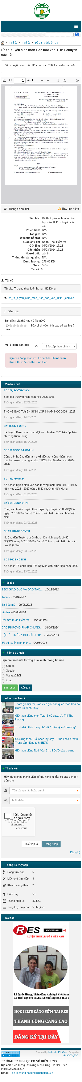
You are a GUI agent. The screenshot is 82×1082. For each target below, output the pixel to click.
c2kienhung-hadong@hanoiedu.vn (32, 1072)
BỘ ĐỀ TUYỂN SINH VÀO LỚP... (22, 635)
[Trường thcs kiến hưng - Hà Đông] (41, 10)
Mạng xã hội (13, 675)
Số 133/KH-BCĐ (14, 478)
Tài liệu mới (9, 604)
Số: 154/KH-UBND (15, 426)
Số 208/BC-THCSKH (17, 390)
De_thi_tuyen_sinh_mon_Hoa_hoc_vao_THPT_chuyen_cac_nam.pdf (42, 297)
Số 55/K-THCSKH (15, 559)
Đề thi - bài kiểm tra (46, 42)
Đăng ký (75, 852)
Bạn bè (10, 665)
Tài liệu (13, 42)
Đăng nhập (51, 844)
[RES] (41, 982)
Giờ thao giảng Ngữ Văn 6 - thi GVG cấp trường (44, 750)
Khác (9, 680)
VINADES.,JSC (70, 1055)
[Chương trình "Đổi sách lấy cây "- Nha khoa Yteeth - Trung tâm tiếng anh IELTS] (8, 742)
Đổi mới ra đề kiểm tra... (17, 620)
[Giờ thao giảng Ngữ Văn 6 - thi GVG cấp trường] (8, 754)
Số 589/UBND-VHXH (16, 502)
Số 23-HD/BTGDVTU (17, 531)
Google (10, 670)
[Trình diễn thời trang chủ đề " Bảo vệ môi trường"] (8, 730)
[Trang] (2, 42)
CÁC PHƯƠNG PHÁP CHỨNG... (22, 627)
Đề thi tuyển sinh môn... (16, 642)
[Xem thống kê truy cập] (10, 1053)
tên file (6, 612)
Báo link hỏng (70, 208)
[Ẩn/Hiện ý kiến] (36, 346)
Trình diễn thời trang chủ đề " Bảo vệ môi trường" (45, 727)
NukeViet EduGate (57, 1052)
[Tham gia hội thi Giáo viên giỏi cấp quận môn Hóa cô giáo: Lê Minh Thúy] (8, 707)
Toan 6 (6, 597)
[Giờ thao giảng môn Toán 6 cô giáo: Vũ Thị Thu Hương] (8, 719)
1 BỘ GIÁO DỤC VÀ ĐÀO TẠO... (22, 589)
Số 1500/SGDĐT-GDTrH (19, 450)
